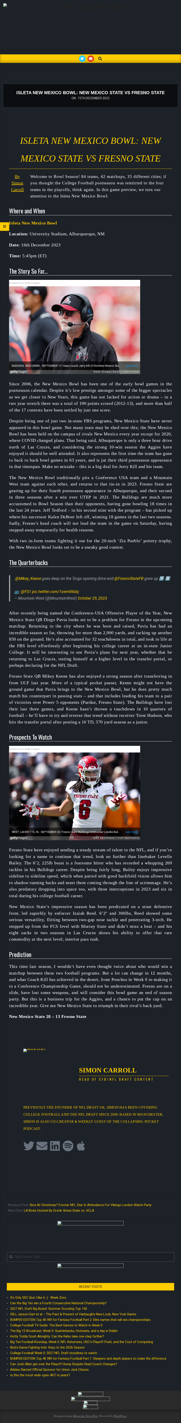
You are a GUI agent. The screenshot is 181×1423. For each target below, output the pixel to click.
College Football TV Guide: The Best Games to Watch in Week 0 (56, 1325)
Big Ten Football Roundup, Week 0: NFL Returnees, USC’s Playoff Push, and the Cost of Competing (81, 1342)
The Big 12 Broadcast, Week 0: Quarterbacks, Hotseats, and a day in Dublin (64, 1331)
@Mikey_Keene (28, 578)
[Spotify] (68, 1145)
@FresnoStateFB (128, 578)
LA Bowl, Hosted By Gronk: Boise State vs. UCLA (59, 1210)
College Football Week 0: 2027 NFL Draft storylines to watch (53, 1353)
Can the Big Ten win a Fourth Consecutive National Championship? (58, 1303)
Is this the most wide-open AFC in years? (41, 1375)
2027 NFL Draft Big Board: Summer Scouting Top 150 (48, 1309)
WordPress (120, 1416)
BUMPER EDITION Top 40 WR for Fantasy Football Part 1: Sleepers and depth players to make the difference (88, 1359)
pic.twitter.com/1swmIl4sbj (55, 591)
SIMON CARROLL (108, 1070)
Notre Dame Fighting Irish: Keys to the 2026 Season (47, 1347)
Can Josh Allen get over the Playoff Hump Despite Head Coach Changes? (63, 1364)
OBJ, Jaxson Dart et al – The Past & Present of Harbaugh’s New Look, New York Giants (73, 1314)
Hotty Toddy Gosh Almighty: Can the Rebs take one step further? (57, 1336)
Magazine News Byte (85, 1416)
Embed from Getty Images (24, 283)
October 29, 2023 (92, 598)
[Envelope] (41, 1145)
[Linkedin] (54, 1145)
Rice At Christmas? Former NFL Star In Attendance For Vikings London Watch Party (90, 1205)
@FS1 (26, 591)
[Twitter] (28, 1145)
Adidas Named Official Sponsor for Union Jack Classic (49, 1370)
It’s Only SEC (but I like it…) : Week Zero (38, 1298)
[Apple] (81, 1145)
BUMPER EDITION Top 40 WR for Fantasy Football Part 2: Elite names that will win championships (80, 1320)
